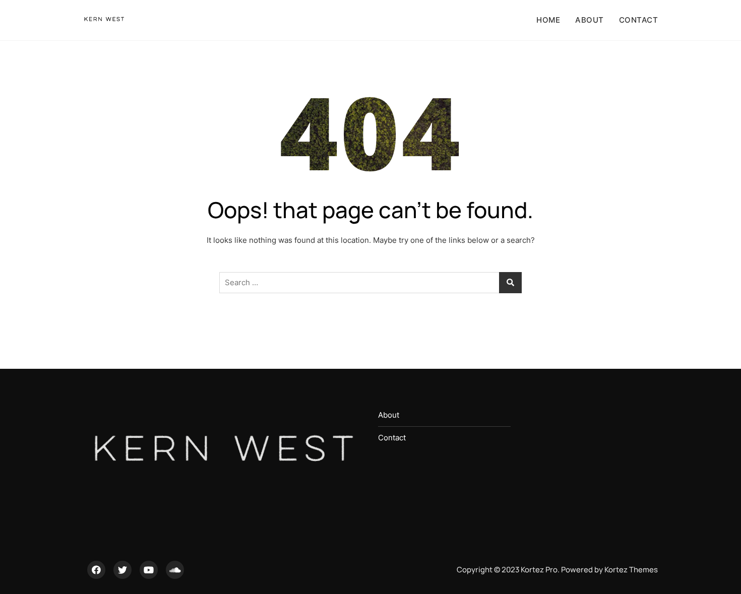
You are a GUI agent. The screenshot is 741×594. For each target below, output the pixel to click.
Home (548, 20)
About (589, 20)
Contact (638, 20)
